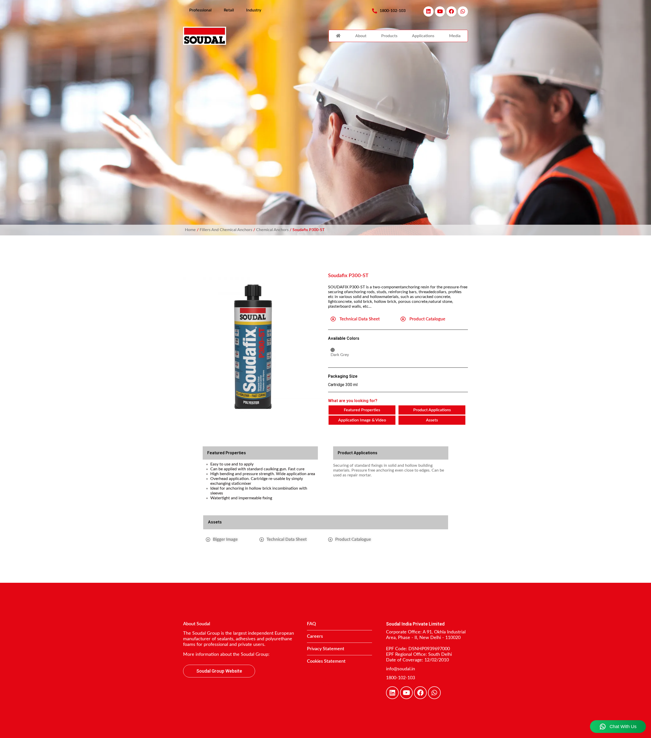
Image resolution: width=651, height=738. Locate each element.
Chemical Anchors (272, 230)
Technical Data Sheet (359, 319)
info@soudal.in (400, 669)
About (360, 36)
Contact (322, 685)
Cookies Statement (326, 661)
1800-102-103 (400, 678)
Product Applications (432, 410)
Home (190, 230)
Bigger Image (225, 539)
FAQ (311, 624)
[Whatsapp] (463, 11)
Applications (423, 36)
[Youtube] (440, 11)
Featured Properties (362, 410)
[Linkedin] (428, 11)
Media (455, 36)
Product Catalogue (427, 319)
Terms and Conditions (327, 672)
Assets (432, 420)
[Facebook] (451, 11)
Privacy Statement (325, 649)
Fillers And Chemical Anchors (226, 230)
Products (389, 36)
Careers (315, 636)
